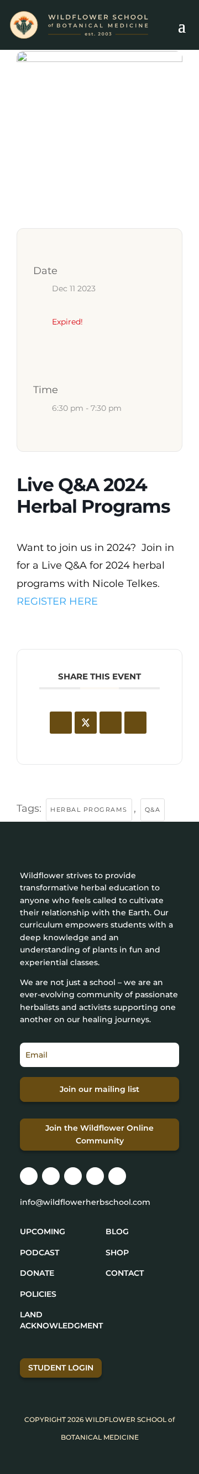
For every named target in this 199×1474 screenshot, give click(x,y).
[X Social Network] (86, 723)
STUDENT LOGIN (60, 1368)
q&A (153, 809)
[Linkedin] (111, 723)
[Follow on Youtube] (117, 1176)
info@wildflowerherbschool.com (85, 1202)
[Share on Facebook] (61, 723)
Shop (117, 1252)
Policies (38, 1294)
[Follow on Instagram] (29, 1176)
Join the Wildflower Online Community (99, 1134)
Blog (117, 1231)
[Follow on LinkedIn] (95, 1176)
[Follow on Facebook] (51, 1176)
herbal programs (89, 809)
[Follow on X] (73, 1176)
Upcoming (42, 1231)
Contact (125, 1273)
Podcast (39, 1252)
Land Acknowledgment (61, 1320)
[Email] (135, 723)
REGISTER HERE (57, 601)
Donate (37, 1273)
